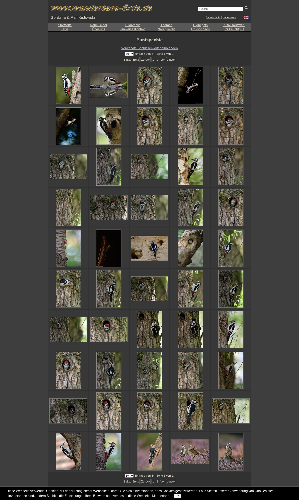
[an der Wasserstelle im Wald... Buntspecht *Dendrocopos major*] (109, 85)
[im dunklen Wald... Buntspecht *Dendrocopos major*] (68, 126)
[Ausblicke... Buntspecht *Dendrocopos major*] (149, 370)
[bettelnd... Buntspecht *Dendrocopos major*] (149, 411)
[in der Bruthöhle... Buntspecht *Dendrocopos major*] (231, 126)
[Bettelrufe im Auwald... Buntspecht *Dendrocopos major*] (68, 208)
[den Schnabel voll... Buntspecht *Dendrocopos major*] (231, 330)
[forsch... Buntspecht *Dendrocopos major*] (68, 167)
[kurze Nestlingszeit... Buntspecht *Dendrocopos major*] (190, 370)
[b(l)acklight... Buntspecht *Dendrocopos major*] (109, 248)
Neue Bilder (98, 25)
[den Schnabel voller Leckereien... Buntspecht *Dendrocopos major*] (190, 167)
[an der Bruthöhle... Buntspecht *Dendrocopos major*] (109, 167)
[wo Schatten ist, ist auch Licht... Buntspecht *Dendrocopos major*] (190, 85)
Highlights (200, 25)
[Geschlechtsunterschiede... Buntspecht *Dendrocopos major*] (149, 126)
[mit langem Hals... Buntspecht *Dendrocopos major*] (149, 208)
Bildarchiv (132, 25)
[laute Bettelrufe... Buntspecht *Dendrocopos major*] (231, 85)
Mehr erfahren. (162, 496)
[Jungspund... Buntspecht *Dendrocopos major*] (231, 167)
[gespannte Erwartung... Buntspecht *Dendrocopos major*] (190, 126)
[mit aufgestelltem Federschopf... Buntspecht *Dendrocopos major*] (190, 330)
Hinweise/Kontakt (132, 29)
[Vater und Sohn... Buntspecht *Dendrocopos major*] (109, 289)
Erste (135, 59)
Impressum (229, 17)
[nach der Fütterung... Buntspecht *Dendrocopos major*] (231, 289)
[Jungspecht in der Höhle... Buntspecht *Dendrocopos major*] (68, 411)
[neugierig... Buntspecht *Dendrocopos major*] (68, 370)
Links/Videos (200, 29)
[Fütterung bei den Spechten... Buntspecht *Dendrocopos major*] (109, 452)
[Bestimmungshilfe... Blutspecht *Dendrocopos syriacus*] (68, 452)
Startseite (65, 25)
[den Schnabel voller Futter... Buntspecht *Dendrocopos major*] (109, 126)
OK (177, 496)
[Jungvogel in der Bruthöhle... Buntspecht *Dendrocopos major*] (149, 85)
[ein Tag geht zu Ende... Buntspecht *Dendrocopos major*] (149, 167)
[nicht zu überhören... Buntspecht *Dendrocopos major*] (109, 411)
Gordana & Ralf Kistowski (72, 17)
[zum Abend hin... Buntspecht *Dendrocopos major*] (149, 289)
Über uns (98, 29)
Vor (162, 59)
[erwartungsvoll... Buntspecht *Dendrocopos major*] (190, 208)
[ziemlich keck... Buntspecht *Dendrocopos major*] (68, 330)
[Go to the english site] (246, 18)
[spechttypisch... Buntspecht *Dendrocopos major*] (231, 248)
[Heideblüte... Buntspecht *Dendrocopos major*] (190, 452)
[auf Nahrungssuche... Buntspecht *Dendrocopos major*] (68, 85)
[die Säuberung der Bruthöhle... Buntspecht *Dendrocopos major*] (231, 411)
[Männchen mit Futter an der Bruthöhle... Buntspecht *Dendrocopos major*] (190, 411)
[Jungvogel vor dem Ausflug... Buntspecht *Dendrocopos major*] (68, 248)
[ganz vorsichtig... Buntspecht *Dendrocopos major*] (109, 370)
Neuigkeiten (166, 29)
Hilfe (64, 29)
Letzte (171, 59)
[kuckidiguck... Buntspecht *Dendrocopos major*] (109, 208)
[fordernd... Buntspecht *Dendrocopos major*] (231, 208)
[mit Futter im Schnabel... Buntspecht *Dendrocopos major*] (190, 289)
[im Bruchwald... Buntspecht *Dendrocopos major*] (231, 370)
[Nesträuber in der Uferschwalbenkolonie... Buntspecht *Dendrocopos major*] (149, 248)
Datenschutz (213, 17)
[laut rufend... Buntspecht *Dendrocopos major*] (109, 330)
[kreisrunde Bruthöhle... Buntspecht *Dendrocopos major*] (190, 248)
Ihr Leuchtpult (234, 29)
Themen (166, 25)
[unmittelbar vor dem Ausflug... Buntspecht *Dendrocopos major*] (68, 289)
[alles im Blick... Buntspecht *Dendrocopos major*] (149, 330)
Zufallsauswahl (234, 25)
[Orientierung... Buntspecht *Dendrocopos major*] (231, 452)
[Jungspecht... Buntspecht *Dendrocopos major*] (149, 452)
